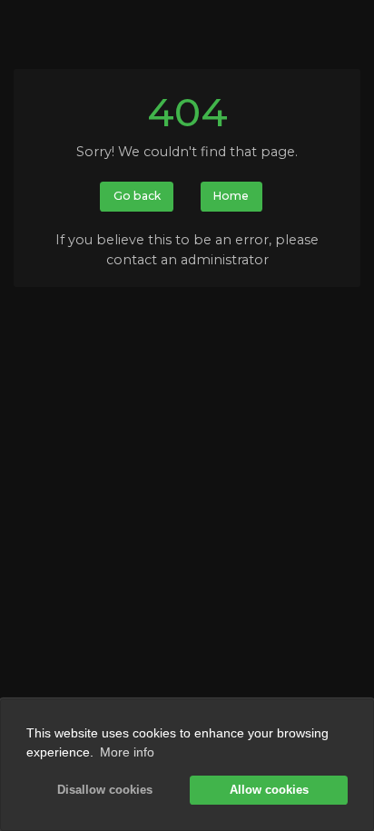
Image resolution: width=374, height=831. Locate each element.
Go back (137, 196)
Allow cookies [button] (269, 790)
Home (231, 196)
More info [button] (127, 752)
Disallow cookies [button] (105, 790)
